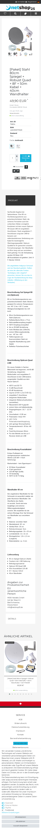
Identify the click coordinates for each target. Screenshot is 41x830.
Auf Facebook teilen (26, 167)
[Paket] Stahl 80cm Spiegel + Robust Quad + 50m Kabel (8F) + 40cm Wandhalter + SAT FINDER (20, 681)
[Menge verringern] (16, 160)
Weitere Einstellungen (10, 812)
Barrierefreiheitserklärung (20, 738)
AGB (20, 720)
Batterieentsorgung (20, 747)
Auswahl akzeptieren (20, 826)
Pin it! (18, 171)
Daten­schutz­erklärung (20, 727)
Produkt (13, 200)
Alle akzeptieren (20, 817)
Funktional (9, 810)
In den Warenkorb (26, 158)
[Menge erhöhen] (16, 156)
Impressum (20, 731)
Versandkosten (14, 113)
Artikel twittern (14, 171)
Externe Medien (11, 805)
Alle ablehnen (20, 821)
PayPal (8, 808)
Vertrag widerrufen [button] (20, 743)
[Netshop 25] (20, 7)
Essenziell (9, 803)
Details (12, 619)
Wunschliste (19, 167)
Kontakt (20, 735)
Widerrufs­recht (20, 723)
